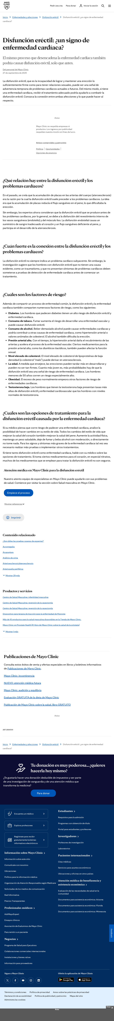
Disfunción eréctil (50, 17)
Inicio (5, 17)
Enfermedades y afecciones (25, 17)
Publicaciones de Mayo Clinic (24, 668)
